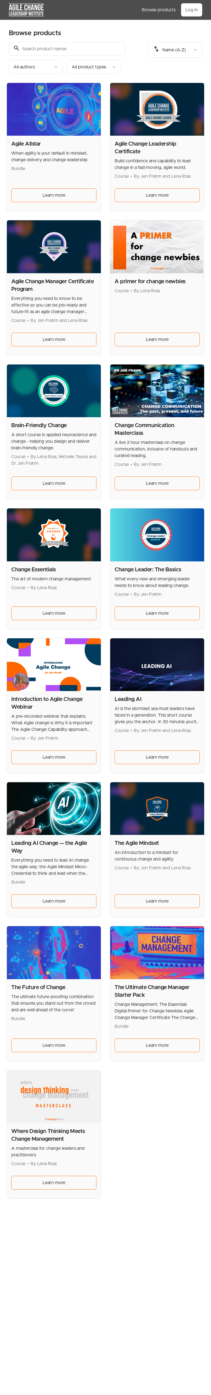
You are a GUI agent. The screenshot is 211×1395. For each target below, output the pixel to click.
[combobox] (36, 67)
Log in (191, 10)
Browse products (159, 10)
